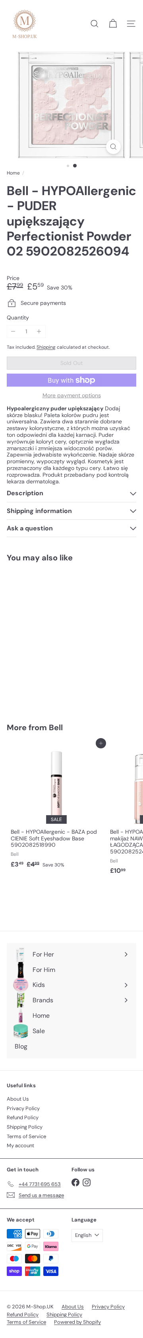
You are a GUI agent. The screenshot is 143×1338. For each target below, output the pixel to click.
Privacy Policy (23, 1108)
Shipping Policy (25, 1127)
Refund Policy (23, 1117)
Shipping (46, 347)
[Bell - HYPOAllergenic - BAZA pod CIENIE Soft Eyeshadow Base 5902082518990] (56, 807)
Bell (56, 727)
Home (13, 173)
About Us (18, 1099)
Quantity (18, 317)
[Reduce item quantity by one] (13, 331)
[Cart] (113, 23)
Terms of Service (26, 1136)
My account (20, 1145)
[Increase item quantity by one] (39, 331)
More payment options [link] (72, 395)
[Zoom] (113, 146)
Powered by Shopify (77, 1322)
